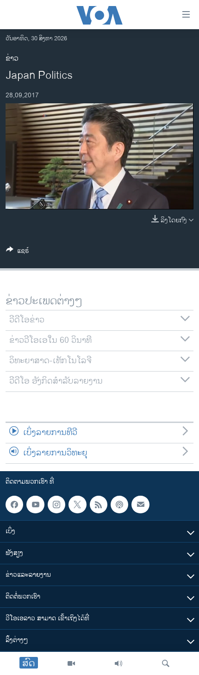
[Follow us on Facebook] (14, 504)
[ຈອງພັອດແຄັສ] (140, 504)
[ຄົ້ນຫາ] (166, 663)
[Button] (17, 252)
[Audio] (118, 663)
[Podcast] (119, 504)
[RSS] (98, 504)
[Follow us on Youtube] (35, 504)
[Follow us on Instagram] (56, 504)
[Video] (71, 663)
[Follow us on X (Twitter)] (77, 504)
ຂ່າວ (12, 58)
